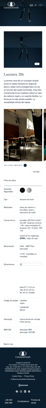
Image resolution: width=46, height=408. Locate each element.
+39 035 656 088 (8, 401)
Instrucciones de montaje (30, 319)
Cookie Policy (17, 376)
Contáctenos (23, 401)
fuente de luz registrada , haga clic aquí (29, 237)
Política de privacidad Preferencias (23, 379)
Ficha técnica (25, 321)
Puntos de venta (35, 401)
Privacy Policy (28, 376)
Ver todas (36, 172)
